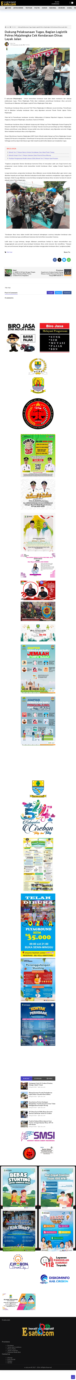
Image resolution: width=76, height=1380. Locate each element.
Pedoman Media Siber (14, 1352)
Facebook (67, 292)
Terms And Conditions (14, 1347)
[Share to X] (59, 260)
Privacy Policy (11, 1349)
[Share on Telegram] (64, 260)
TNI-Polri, (27, 44)
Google (50, 292)
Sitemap (9, 1357)
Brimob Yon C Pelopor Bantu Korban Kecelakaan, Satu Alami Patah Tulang (31, 152)
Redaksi (9, 1361)
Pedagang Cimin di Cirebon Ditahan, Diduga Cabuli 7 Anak (41, 1084)
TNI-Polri (9, 252)
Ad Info (9, 1363)
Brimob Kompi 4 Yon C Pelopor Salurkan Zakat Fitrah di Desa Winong (30, 155)
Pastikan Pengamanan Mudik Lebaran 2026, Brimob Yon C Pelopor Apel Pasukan (33, 158)
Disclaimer (10, 1345)
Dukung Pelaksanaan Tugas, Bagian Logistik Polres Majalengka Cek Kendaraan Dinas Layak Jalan (36, 35)
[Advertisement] (38, 762)
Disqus (58, 292)
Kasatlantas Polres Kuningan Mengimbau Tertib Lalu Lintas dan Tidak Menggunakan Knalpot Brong (42, 1103)
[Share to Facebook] (55, 260)
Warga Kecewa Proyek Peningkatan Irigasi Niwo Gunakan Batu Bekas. (40, 1093)
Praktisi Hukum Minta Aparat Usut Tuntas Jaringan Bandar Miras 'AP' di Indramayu (41, 1122)
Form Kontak (11, 1359)
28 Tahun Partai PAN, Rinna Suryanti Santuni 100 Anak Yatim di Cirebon (40, 1112)
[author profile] (7, 44)
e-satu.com (27, 1367)
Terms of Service (12, 1350)
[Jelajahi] (71, 3)
